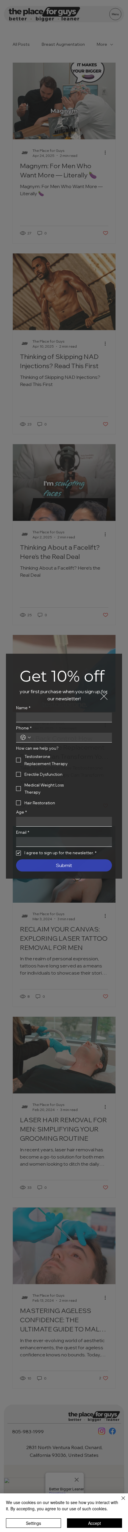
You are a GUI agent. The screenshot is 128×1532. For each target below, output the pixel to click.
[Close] (120, 1502)
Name (23, 707)
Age (21, 812)
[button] (103, 696)
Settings (33, 1523)
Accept (94, 1523)
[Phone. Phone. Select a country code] (26, 737)
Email (22, 832)
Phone (24, 728)
